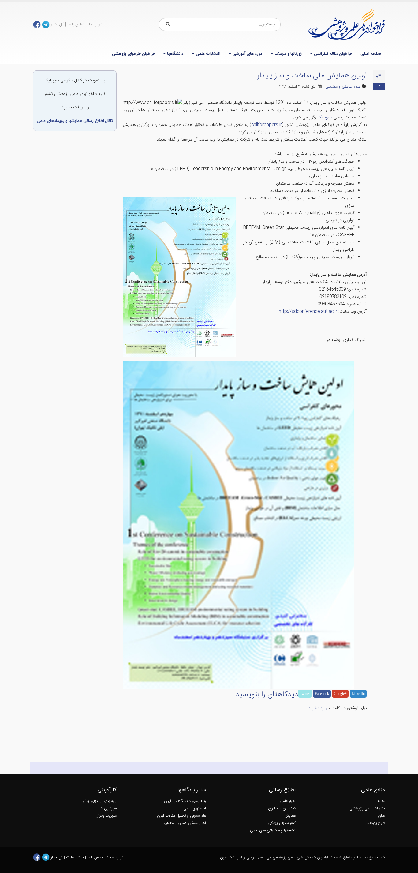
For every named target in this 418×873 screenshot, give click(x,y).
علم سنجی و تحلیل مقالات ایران (181, 816)
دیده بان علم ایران (282, 808)
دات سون (227, 857)
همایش (290, 816)
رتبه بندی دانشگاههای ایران (185, 801)
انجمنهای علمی (194, 808)
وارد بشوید (317, 708)
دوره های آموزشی (247, 54)
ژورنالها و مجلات (288, 54)
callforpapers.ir (266, 125)
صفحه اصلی (370, 54)
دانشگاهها (175, 54)
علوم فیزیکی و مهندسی (342, 87)
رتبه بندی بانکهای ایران (100, 801)
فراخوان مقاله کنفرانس (333, 54)
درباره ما (96, 24)
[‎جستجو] (167, 24)
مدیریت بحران (106, 816)
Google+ (340, 693)
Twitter (305, 693)
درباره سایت (114, 857)
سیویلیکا (325, 117)
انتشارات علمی (208, 54)
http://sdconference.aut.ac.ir (308, 311)
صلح (381, 816)
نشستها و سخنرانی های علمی (273, 830)
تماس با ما (76, 24)
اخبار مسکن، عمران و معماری (184, 823)
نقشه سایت (75, 857)
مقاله (381, 801)
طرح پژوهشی (374, 823)
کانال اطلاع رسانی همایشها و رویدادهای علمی (75, 121)
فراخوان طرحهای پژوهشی (133, 54)
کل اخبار (57, 24)
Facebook (322, 693)
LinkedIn (358, 693)
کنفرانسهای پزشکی (282, 823)
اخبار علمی (288, 801)
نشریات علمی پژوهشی (367, 808)
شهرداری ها (108, 808)
